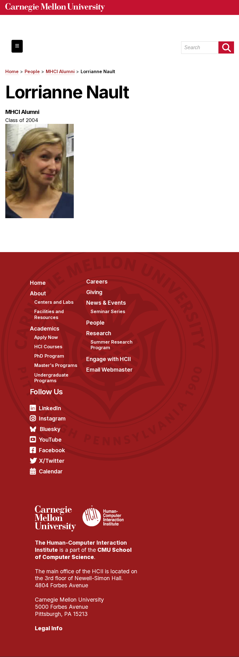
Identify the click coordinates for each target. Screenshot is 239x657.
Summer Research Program (112, 344)
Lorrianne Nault (98, 71)
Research (98, 333)
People (32, 71)
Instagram (52, 418)
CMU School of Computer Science (83, 553)
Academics (44, 328)
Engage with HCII (108, 359)
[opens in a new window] (58, 509)
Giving (94, 292)
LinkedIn (50, 408)
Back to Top (207, 644)
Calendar (51, 471)
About (38, 293)
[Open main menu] (17, 46)
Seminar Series (108, 311)
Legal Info (49, 628)
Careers (97, 281)
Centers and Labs (53, 302)
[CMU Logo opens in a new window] (119, 7)
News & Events (106, 302)
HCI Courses (48, 346)
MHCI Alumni (60, 71)
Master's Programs (55, 365)
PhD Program (49, 356)
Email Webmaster (109, 369)
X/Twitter (51, 461)
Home (12, 71)
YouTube (50, 439)
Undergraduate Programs (51, 377)
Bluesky (50, 429)
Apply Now (46, 337)
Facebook (52, 450)
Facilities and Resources (49, 314)
